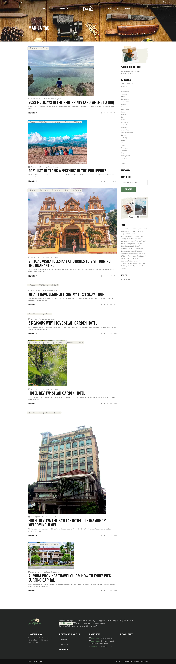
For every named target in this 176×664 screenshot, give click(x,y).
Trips (122, 153)
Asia (122, 89)
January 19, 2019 (35, 290)
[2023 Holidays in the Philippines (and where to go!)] (61, 71)
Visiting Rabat (106, 646)
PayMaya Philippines (134, 251)
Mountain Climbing (127, 249)
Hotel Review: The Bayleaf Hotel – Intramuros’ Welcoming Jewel (67, 522)
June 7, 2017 (33, 319)
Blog (141, 236)
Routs (123, 140)
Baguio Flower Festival (127, 234)
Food (122, 107)
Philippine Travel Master (128, 256)
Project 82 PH (125, 258)
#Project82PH (125, 229)
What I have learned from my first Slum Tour (66, 294)
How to (123, 112)
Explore (123, 104)
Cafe (128, 239)
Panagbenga (138, 249)
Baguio (134, 231)
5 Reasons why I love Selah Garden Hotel (62, 323)
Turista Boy (131, 266)
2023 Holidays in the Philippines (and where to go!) (71, 102)
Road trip (124, 138)
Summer (136, 261)
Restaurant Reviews (127, 132)
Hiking (128, 244)
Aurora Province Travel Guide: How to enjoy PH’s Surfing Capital (69, 578)
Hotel (133, 244)
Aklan (123, 231)
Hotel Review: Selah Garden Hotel (56, 393)
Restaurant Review (126, 261)
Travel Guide (141, 263)
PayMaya (124, 251)
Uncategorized (125, 156)
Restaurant (133, 258)
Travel (46, 48)
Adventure (124, 86)
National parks (125, 125)
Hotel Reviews (35, 314)
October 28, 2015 (35, 517)
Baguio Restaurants (127, 236)
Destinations (125, 99)
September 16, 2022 (35, 99)
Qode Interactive (127, 661)
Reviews (48, 314)
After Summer (142, 229)
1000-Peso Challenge (127, 84)
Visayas (78, 122)
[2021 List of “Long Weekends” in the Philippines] (57, 142)
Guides (123, 244)
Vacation (124, 158)
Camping (124, 94)
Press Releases (125, 130)
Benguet (136, 236)
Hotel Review (140, 244)
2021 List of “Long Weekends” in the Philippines (67, 170)
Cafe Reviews (125, 91)
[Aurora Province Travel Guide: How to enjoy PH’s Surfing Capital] (51, 555)
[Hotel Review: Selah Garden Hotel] (47, 363)
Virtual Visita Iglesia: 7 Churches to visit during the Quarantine (69, 263)
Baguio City (140, 231)
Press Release (140, 256)
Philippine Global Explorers (129, 253)
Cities (123, 96)
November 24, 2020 (35, 167)
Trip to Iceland (106, 638)
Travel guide (124, 148)
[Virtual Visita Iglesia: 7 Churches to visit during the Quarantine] (72, 221)
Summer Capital (126, 263)
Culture (137, 239)
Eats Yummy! (125, 102)
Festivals (138, 241)
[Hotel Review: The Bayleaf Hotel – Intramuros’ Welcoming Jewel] (67, 462)
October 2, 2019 (95, 638)
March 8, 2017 (34, 389)
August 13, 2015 (34, 572)
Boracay (123, 239)
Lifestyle (123, 114)
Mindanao (44, 122)
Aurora (128, 231)
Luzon (33, 122)
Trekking (124, 266)
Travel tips (124, 150)
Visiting (123, 163)
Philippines (34, 48)
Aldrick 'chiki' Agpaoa (53, 99)
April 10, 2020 (34, 257)
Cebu (132, 239)
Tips (122, 143)
